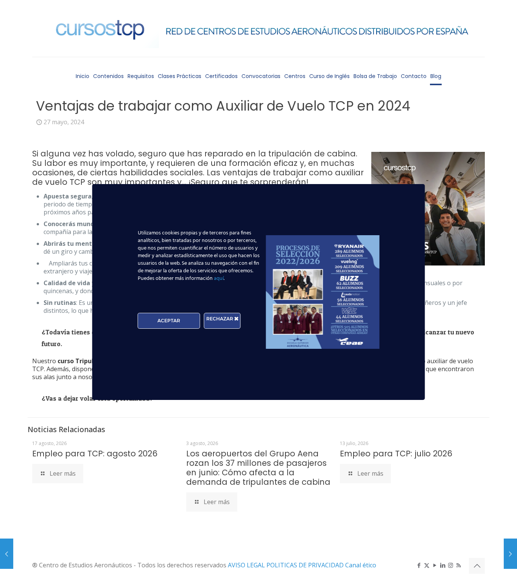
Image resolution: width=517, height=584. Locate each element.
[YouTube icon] (435, 565)
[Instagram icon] (450, 565)
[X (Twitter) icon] (427, 565)
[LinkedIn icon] (442, 565)
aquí (219, 278)
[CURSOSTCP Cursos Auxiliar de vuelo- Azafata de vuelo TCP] (258, 28)
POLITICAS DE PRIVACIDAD (305, 565)
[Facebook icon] (419, 565)
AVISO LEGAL (247, 565)
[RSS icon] (458, 565)
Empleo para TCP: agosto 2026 (94, 453)
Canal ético (360, 565)
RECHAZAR (220, 319)
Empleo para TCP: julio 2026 (396, 453)
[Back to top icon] (477, 566)
